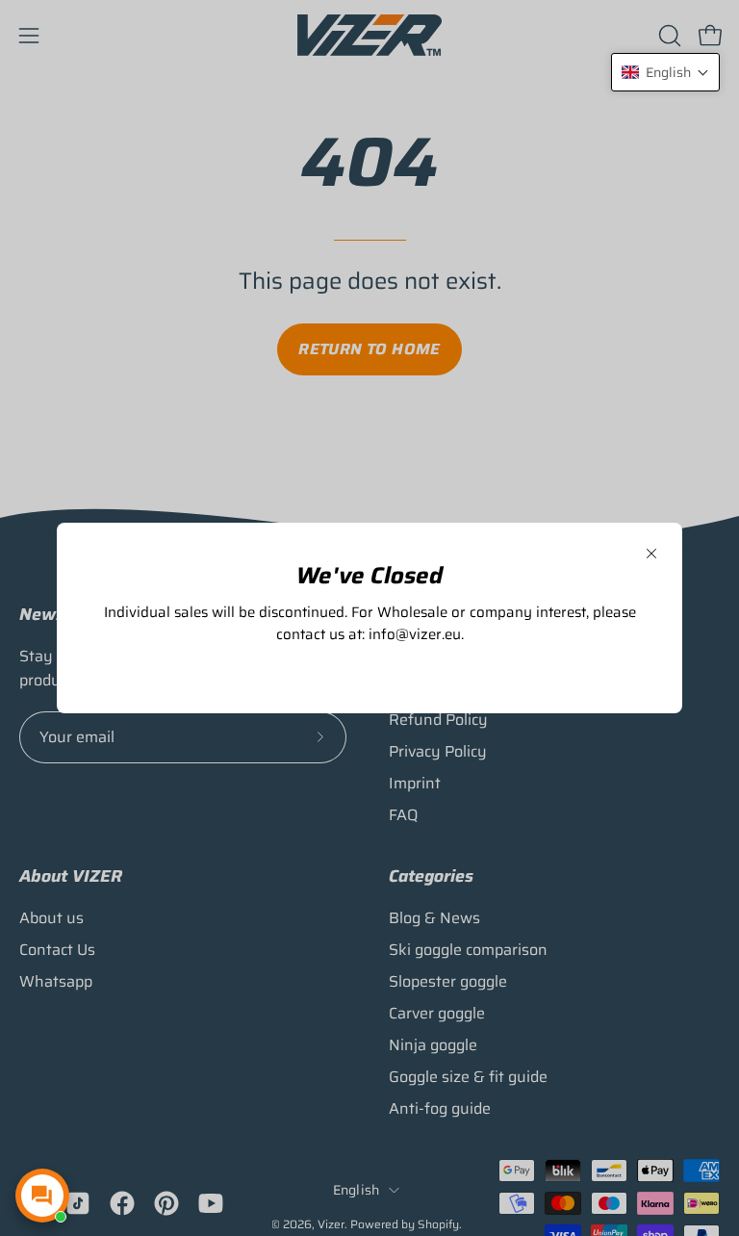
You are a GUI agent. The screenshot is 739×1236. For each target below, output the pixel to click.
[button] (665, 72)
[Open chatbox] (42, 1196)
